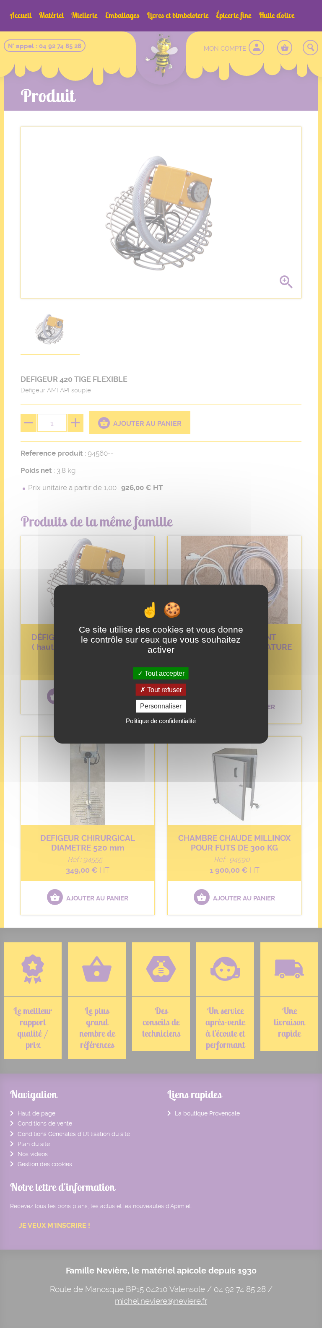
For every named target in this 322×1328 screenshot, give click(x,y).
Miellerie (84, 15)
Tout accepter (163, 673)
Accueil (20, 15)
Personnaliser (161, 706)
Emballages (122, 15)
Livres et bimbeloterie (177, 15)
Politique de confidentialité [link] (161, 720)
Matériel (51, 15)
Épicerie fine (233, 15)
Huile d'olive (276, 15)
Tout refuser (163, 689)
